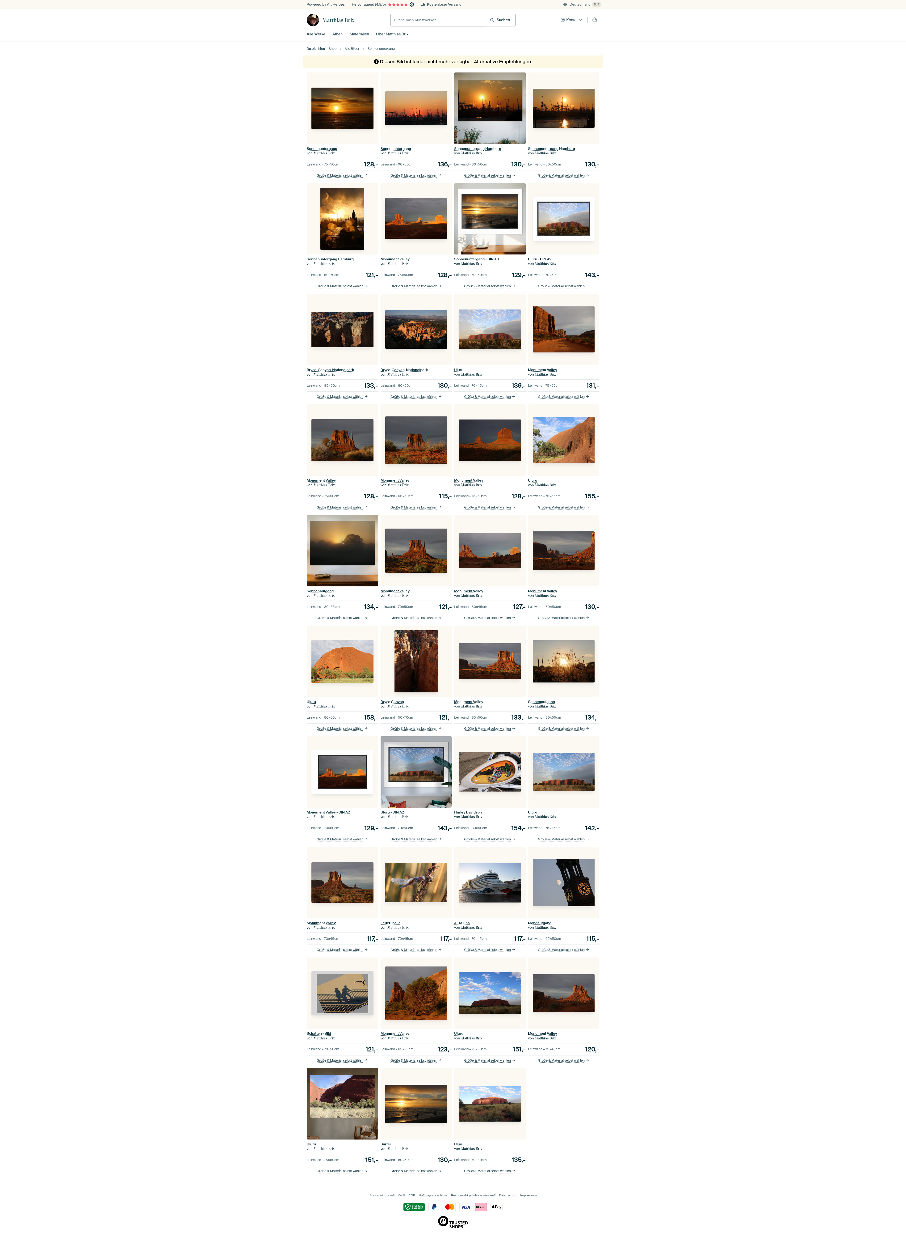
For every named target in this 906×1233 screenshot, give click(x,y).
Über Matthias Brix (392, 34)
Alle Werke (316, 34)
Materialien (359, 34)
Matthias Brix (338, 20)
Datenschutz (508, 1195)
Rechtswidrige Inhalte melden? (473, 1195)
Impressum (528, 1195)
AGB (412, 1195)
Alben (337, 34)
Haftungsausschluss (433, 1195)
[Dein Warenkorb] (594, 20)
